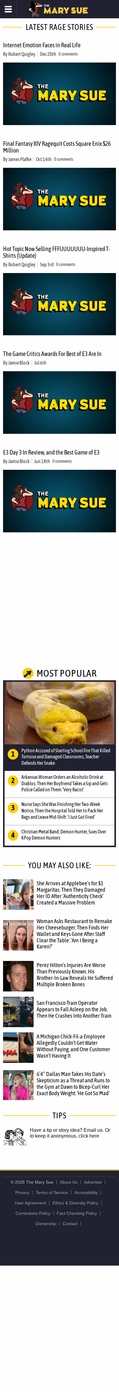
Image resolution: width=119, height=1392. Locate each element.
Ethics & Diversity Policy (75, 1202)
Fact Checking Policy (77, 1213)
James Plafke (19, 159)
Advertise (93, 1182)
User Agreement (30, 1202)
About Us (69, 1182)
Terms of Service (52, 1192)
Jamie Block (19, 362)
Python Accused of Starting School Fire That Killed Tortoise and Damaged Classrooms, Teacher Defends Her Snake (65, 757)
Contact (70, 1223)
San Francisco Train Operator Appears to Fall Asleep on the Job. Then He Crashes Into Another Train (74, 1009)
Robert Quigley (21, 54)
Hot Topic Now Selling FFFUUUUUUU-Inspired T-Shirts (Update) (56, 252)
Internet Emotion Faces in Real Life (42, 45)
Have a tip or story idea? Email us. (67, 1130)
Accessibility (86, 1192)
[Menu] (8, 9)
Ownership (45, 1223)
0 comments (68, 54)
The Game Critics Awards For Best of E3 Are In (52, 353)
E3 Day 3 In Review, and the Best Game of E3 (51, 452)
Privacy (22, 1192)
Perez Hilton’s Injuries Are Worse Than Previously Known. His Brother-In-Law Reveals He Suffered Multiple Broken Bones (75, 974)
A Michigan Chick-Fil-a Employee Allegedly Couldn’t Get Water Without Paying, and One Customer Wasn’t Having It (73, 1046)
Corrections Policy (33, 1213)
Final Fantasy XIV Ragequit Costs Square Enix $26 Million (57, 147)
